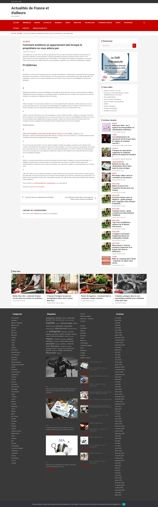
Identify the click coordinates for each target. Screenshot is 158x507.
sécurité (48, 350)
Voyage (16, 28)
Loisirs (13, 399)
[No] (156, 504)
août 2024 (118, 377)
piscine (58, 344)
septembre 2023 (120, 404)
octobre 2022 (119, 431)
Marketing (14, 406)
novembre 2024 (119, 369)
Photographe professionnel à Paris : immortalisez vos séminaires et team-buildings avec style (60, 381)
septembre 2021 (120, 460)
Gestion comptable (65, 334)
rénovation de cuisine (65, 346)
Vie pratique (14, 458)
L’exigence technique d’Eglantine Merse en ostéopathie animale (120, 236)
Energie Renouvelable (17, 364)
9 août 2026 (16, 300)
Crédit (67, 22)
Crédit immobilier (60, 320)
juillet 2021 (118, 465)
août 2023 (118, 406)
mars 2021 (118, 475)
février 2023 (118, 421)
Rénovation (55, 346)
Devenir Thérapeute (110, 106)
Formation (14, 384)
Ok (124, 504)
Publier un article (40, 28)
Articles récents (109, 120)
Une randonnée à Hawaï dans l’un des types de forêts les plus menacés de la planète (79, 198)
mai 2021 (117, 470)
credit (13, 345)
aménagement (50, 318)
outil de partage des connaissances (45, 183)
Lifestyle (115, 148)
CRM (53, 320)
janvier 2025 (118, 364)
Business (58, 22)
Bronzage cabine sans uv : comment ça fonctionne (122, 176)
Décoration (14, 350)
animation (59, 318)
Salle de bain (15, 433)
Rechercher (134, 46)
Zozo (122, 170)
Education (14, 357)
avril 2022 (118, 446)
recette (13, 428)
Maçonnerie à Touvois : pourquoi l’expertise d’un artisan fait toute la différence (122, 248)
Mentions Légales (85, 316)
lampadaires (41, 186)
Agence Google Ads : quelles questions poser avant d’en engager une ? (100, 441)
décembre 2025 (119, 337)
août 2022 (118, 436)
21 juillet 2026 (85, 300)
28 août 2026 (116, 170)
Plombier (14, 421)
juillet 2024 (118, 379)
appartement (33, 186)
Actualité (47, 22)
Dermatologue (66, 323)
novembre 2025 (119, 340)
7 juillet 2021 (26, 51)
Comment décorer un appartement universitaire (39, 197)
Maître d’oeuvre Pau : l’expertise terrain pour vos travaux (123, 188)
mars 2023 (118, 419)
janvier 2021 (118, 480)
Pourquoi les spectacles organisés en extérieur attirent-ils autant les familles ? (124, 153)
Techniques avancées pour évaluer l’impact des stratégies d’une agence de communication (100, 411)
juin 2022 (117, 441)
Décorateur (59, 326)
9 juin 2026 (118, 303)
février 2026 (118, 333)
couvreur (48, 320)
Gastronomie (15, 387)
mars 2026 (118, 330)
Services (13, 443)
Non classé (115, 183)
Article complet (51, 395)
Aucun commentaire (106, 399)
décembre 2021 (119, 453)
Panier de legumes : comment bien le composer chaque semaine (96, 297)
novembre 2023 (119, 399)
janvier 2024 (118, 394)
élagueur (59, 353)
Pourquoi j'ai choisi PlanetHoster (113, 93)
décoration (68, 326)
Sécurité (13, 438)
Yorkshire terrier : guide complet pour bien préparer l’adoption (123, 213)
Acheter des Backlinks (110, 108)
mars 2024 (118, 389)
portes (13, 424)
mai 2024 (117, 384)
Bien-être (77, 22)
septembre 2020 (120, 490)
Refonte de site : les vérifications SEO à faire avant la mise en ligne (121, 166)
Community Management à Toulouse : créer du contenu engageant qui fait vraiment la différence (101, 380)
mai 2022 (117, 443)
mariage (13, 404)
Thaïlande (54, 350)
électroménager (16, 362)
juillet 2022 (118, 438)
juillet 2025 (118, 350)
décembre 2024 (119, 367)
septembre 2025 (120, 345)
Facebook (64, 332)
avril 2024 (118, 387)
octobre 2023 (119, 401)
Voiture (13, 460)
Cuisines (57, 323)
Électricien (51, 353)
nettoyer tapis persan (66, 341)
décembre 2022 (119, 426)
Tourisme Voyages (105, 22)
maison (49, 339)
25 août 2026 (116, 192)
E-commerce (15, 355)
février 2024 (118, 392)
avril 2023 (118, 416)
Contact (25, 28)
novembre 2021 (119, 455)
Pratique (13, 426)
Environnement (15, 372)
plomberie (63, 344)
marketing (57, 339)
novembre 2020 (119, 485)
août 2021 (118, 463)
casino (13, 340)
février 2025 (118, 362)
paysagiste (50, 344)
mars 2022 (118, 448)
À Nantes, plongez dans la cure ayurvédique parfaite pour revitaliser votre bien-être (129, 298)
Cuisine (13, 347)
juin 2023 (117, 411)
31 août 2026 (116, 132)
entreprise (54, 331)
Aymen (33, 51)
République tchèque (51, 348)
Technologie (90, 22)
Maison (37, 22)
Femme (13, 379)
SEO (12, 441)
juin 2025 (117, 352)
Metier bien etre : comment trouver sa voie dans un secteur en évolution (27, 297)
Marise (124, 303)
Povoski (123, 132)
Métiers (13, 411)
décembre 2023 (119, 396)
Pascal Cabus (60, 303)
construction (71, 318)
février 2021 (118, 478)
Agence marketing (118, 162)
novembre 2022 (119, 428)
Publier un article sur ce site (112, 90)
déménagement (50, 328)
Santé (118, 22)
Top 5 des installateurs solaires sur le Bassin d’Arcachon (121, 224)
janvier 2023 (118, 424)
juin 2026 (117, 323)
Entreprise (128, 22)
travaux (13, 455)
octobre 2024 (119, 372)
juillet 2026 (118, 320)
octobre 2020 (119, 487)
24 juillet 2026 (51, 303)
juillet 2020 (118, 495)
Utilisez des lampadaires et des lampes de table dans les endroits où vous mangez (47, 133)
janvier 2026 (118, 335)
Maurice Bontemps (126, 145)
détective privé (15, 352)
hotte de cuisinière (57, 336)
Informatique (15, 392)
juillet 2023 (118, 409)
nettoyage (56, 341)
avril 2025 (118, 357)
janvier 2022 (118, 451)
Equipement (14, 374)
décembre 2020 (119, 483)
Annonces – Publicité (86, 319)
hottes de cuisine (69, 336)
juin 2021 (117, 468)
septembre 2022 (120, 433)
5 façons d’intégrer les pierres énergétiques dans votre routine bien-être (60, 298)
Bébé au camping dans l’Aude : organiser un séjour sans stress (124, 261)
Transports (14, 451)
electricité (14, 360)
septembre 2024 (120, 374)
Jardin (13, 394)
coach (13, 342)
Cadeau (114, 134)
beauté (114, 173)
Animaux (14, 328)
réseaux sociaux (16, 431)
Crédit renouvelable (69, 320)
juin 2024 (117, 382)
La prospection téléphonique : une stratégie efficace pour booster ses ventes (100, 457)
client (64, 318)
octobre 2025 (119, 342)
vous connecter (35, 213)
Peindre (13, 419)
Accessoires (15, 318)
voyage (60, 350)
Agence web (15, 325)
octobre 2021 (119, 458)
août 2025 (118, 347)
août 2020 (118, 492)
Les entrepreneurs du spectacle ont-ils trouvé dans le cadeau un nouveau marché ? (124, 140)
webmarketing (67, 350)
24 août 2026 (116, 229)
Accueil (16, 22)
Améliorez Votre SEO (110, 111)
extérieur (14, 377)
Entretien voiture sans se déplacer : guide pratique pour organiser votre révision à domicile (123, 200)
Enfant (13, 367)
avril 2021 (118, 473)
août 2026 (118, 318)
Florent (123, 265)
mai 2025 (117, 355)
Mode (13, 414)
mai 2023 (117, 414)
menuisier (63, 339)
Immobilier (27, 22)
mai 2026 (117, 325)
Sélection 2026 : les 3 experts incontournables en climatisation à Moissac (123, 127)
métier (13, 409)
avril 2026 (118, 328)
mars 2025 (118, 360)
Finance (13, 382)
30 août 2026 (116, 145)
